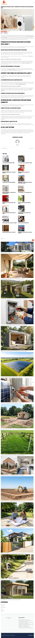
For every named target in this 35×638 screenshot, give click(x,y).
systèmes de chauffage (7, 123)
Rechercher (3, 238)
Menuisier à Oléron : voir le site (6, 252)
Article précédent (4, 148)
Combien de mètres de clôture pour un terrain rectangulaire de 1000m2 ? (13, 455)
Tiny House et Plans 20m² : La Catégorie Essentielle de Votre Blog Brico (12, 475)
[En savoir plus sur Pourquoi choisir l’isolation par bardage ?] (5, 178)
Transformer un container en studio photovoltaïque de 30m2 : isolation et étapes (14, 351)
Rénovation (4, 31)
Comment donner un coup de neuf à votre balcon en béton (24, 213)
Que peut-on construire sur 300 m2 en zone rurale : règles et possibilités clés (13, 429)
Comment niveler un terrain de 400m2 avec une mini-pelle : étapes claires (13, 501)
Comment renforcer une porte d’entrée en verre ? (8, 213)
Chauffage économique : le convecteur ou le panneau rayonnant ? (9, 193)
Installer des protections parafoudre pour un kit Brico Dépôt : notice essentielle (14, 325)
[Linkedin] (6, 33)
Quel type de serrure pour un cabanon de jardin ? (24, 203)
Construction (3, 604)
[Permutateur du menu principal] (33, 2)
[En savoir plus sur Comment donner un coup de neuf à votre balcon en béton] (21, 208)
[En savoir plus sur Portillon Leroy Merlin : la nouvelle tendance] (5, 218)
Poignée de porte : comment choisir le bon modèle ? (8, 203)
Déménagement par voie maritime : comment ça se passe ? (25, 232)
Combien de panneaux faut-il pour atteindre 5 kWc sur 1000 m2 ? (11, 377)
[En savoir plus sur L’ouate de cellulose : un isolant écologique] (21, 158)
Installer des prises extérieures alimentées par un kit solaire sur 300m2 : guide (13, 579)
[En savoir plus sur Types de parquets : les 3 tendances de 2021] (21, 188)
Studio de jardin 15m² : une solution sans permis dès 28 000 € (11, 599)
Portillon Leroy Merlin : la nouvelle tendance (9, 222)
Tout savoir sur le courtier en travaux (8, 162)
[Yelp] (32, 635)
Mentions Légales (9, 617)
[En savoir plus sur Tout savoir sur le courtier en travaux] (5, 158)
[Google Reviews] (33, 635)
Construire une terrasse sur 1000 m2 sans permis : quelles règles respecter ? (13, 527)
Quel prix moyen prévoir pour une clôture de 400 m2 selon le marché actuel (13, 553)
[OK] (33, 240)
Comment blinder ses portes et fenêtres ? (9, 232)
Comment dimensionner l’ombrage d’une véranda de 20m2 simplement (12, 278)
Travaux (2, 611)
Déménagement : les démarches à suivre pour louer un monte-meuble (25, 183)
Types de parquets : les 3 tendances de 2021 (25, 192)
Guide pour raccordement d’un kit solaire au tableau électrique (11, 403)
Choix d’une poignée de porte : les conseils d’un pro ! (9, 172)
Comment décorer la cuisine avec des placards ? (23, 172)
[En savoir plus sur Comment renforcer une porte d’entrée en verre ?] (5, 208)
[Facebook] (1, 33)
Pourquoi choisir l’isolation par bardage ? (8, 182)
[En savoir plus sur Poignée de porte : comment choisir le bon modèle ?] (5, 198)
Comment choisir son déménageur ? (23, 222)
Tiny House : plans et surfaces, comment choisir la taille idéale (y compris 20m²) (13, 299)
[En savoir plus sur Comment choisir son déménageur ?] (21, 218)
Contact (9, 618)
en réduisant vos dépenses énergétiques (19, 47)
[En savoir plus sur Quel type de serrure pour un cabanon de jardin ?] (21, 198)
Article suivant (31, 148)
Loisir (1, 608)
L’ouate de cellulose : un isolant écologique (25, 162)
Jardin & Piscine (3, 607)
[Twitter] (3, 33)
